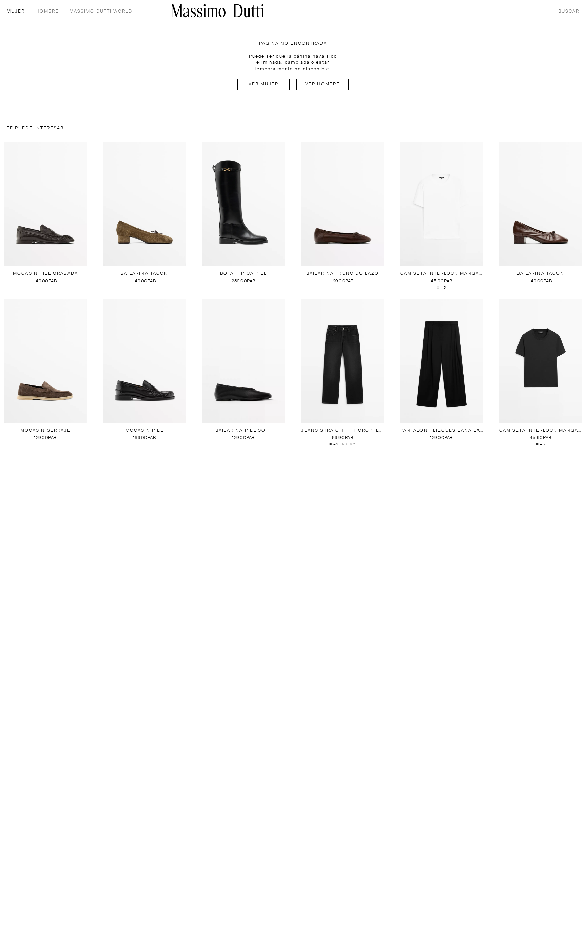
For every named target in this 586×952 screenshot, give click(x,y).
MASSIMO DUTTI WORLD (101, 11)
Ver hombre (322, 84)
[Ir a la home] (217, 11)
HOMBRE (47, 11)
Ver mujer (264, 84)
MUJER (16, 11)
